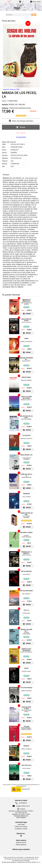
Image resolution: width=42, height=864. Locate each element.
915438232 (23, 803)
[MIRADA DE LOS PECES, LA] (21, 55)
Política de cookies (21, 826)
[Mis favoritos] (9, 2)
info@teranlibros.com (23, 806)
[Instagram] (21, 835)
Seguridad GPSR (21, 137)
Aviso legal (21, 824)
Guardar (22, 133)
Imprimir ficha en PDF (11, 89)
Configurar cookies (21, 829)
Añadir (22, 127)
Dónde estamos (21, 844)
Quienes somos (21, 842)
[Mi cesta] (20, 2)
